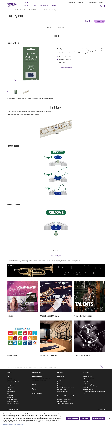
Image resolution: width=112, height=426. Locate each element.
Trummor (9, 384)
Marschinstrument (11, 391)
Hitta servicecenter (61, 382)
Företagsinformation (87, 376)
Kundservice (80, 2)
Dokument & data (61, 389)
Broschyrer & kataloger (62, 384)
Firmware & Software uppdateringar (65, 387)
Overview (88, 21)
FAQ (58, 380)
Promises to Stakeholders (89, 385)
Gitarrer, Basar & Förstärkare (13, 382)
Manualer (59, 385)
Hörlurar (8, 393)
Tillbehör (46, 9)
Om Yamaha (86, 372)
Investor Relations (87, 389)
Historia (84, 387)
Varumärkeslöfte (86, 380)
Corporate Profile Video (88, 378)
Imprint (5, 424)
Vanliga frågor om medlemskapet (65, 403)
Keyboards (9, 378)
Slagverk (9, 389)
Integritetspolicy (11, 424)
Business (101, 2)
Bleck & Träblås (32, 9)
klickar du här (23, 421)
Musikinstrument (24, 9)
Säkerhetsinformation (62, 391)
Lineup (49, 27)
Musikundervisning (36, 372)
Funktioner (61, 27)
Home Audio (10, 397)
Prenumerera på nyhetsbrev (64, 399)
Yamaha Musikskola (37, 376)
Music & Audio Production (13, 380)
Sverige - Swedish (93, 2)
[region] (56, 418)
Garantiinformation (61, 378)
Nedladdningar (43, 6)
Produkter (25, 6)
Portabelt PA (10, 395)
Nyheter (34, 384)
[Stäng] (109, 418)
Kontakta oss (60, 376)
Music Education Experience (39, 380)
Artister (34, 6)
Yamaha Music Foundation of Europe (41, 378)
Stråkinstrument (10, 387)
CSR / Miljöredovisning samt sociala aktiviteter (94, 391)
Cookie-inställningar (72, 418)
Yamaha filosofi (86, 384)
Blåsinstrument (27, 3)
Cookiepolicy (19, 424)
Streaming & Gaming (12, 399)
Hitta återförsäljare (71, 2)
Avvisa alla (85, 418)
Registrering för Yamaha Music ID (65, 396)
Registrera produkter (62, 401)
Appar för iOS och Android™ (13, 403)
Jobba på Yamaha (87, 382)
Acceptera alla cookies (98, 418)
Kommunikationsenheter (12, 401)
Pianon (8, 376)
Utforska (53, 6)
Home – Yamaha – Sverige (13, 9)
